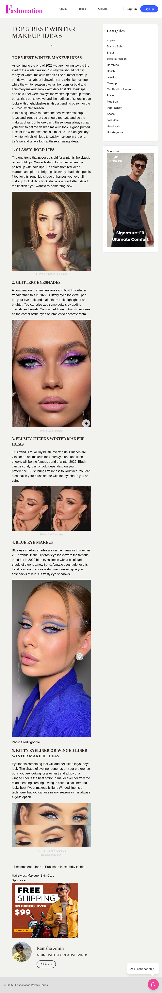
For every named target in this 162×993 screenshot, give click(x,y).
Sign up (149, 8)
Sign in (132, 8)
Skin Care (47, 875)
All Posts (46, 964)
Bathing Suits (115, 46)
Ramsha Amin (53, 854)
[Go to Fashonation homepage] (23, 9)
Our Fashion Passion (119, 89)
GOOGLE (61, 274)
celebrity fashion (74, 867)
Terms (44, 984)
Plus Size (112, 101)
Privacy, (35, 984)
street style (113, 126)
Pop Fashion (114, 107)
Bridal (110, 52)
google (58, 430)
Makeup (33, 875)
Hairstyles (19, 875)
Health (111, 71)
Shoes (111, 113)
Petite (110, 95)
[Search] (118, 9)
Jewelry (111, 77)
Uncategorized (115, 132)
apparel (111, 40)
